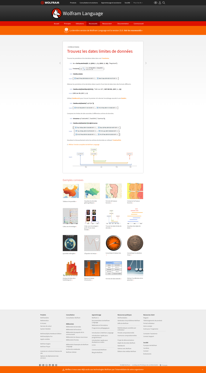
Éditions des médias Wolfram (127, 351)
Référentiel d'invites (72, 340)
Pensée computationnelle (126, 333)
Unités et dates (73, 47)
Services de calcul (46, 326)
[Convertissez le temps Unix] (114, 255)
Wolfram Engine (45, 344)
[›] (145, 50)
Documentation (123, 23)
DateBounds (76, 98)
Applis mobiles (45, 339)
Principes (67, 23)
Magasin (145, 318)
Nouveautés (93, 23)
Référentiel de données (73, 327)
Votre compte (147, 326)
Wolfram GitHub (71, 352)
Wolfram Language (83, 13)
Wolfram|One (44, 318)
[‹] (60, 50)
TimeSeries (105, 58)
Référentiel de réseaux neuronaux (77, 337)
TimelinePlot (116, 140)
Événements (147, 354)
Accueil (56, 23)
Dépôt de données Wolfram (126, 343)
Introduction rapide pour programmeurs (100, 336)
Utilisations (80, 23)
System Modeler (45, 329)
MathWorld (121, 346)
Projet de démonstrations (126, 340)
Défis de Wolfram (123, 323)
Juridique (135, 365)
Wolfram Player (45, 347)
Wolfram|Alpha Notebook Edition (50, 334)
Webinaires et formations (100, 325)
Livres (94, 345)
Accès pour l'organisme (150, 329)
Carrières (146, 348)
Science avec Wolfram (124, 348)
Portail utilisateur (148, 323)
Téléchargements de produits (152, 320)
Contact (145, 351)
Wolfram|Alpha (122, 318)
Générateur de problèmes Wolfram (129, 320)
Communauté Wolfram (99, 350)
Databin (123, 98)
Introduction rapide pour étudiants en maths (100, 341)
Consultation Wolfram (73, 318)
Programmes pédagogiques (100, 328)
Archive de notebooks (73, 349)
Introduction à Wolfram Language (102, 333)
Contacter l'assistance (150, 334)
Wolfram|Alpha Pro (46, 336)
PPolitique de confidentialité (149, 365)
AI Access (43, 323)
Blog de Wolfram (97, 352)
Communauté (139, 23)
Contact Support (148, 336)
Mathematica (44, 320)
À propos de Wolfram (150, 345)
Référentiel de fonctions (73, 329)
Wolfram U (95, 318)
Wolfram (127, 365)
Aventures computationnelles (127, 335)
